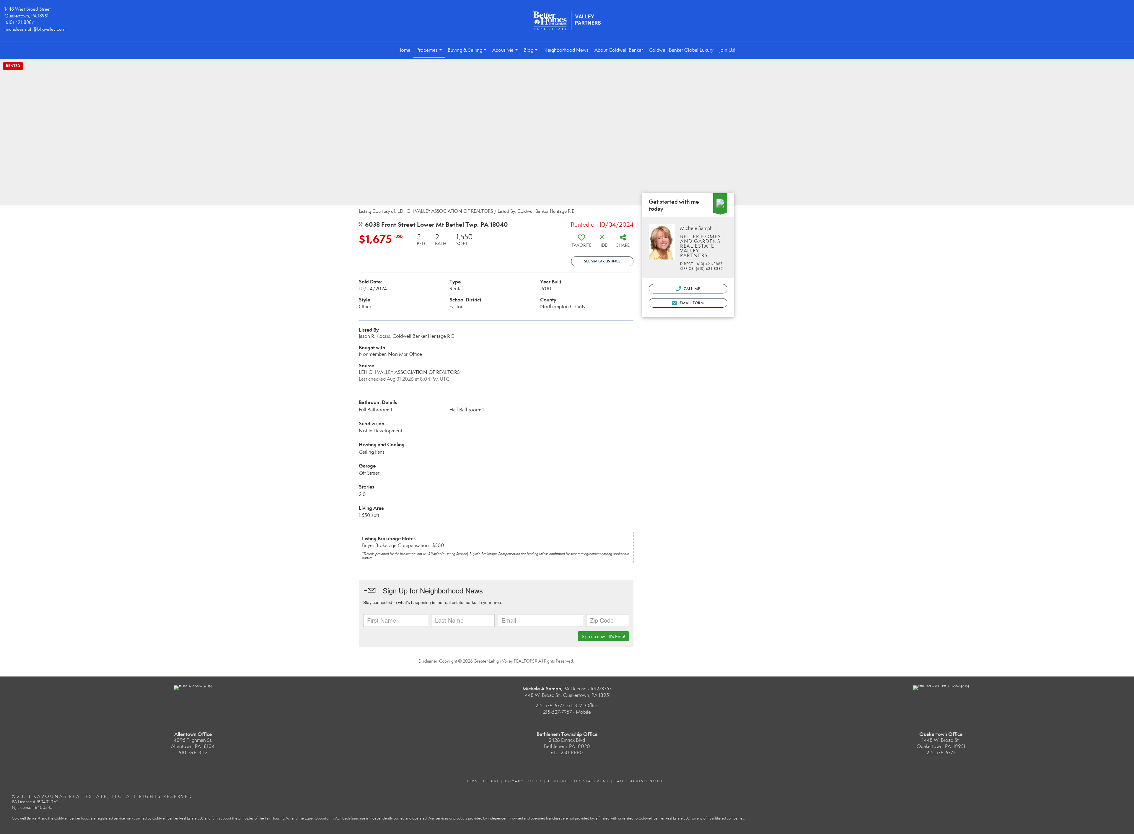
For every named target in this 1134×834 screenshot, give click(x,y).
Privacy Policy (523, 781)
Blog (532, 53)
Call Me (691, 288)
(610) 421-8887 (19, 22)
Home (403, 50)
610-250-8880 (567, 752)
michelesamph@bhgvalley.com (35, 29)
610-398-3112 (192, 752)
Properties (430, 52)
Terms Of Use (483, 781)
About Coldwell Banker (618, 50)
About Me (506, 53)
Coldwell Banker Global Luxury (681, 50)
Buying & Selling (468, 53)
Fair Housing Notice (641, 781)
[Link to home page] (567, 20)
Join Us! (727, 50)
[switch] (581, 243)
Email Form (691, 303)
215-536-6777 (940, 752)
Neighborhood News (566, 50)
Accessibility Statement (578, 781)
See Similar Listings (602, 261)
